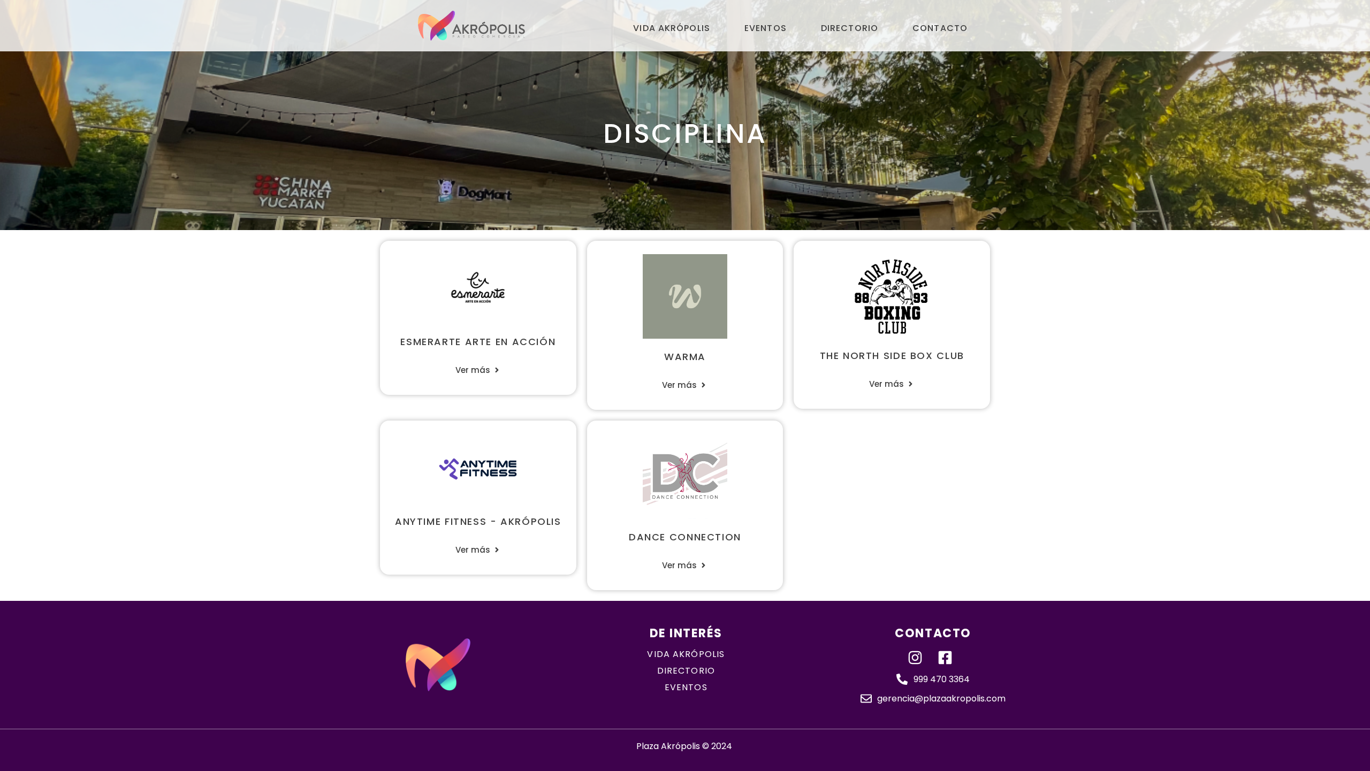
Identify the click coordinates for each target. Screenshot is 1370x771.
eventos (686, 687)
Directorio (849, 28)
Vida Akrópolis (671, 28)
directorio (686, 671)
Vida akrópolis (686, 654)
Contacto (940, 28)
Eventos (765, 28)
